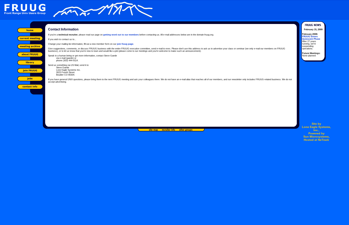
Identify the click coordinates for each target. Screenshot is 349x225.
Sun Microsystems (316, 136)
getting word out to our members (121, 34)
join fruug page (125, 44)
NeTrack (323, 139)
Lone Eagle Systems (316, 127)
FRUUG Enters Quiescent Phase (311, 37)
